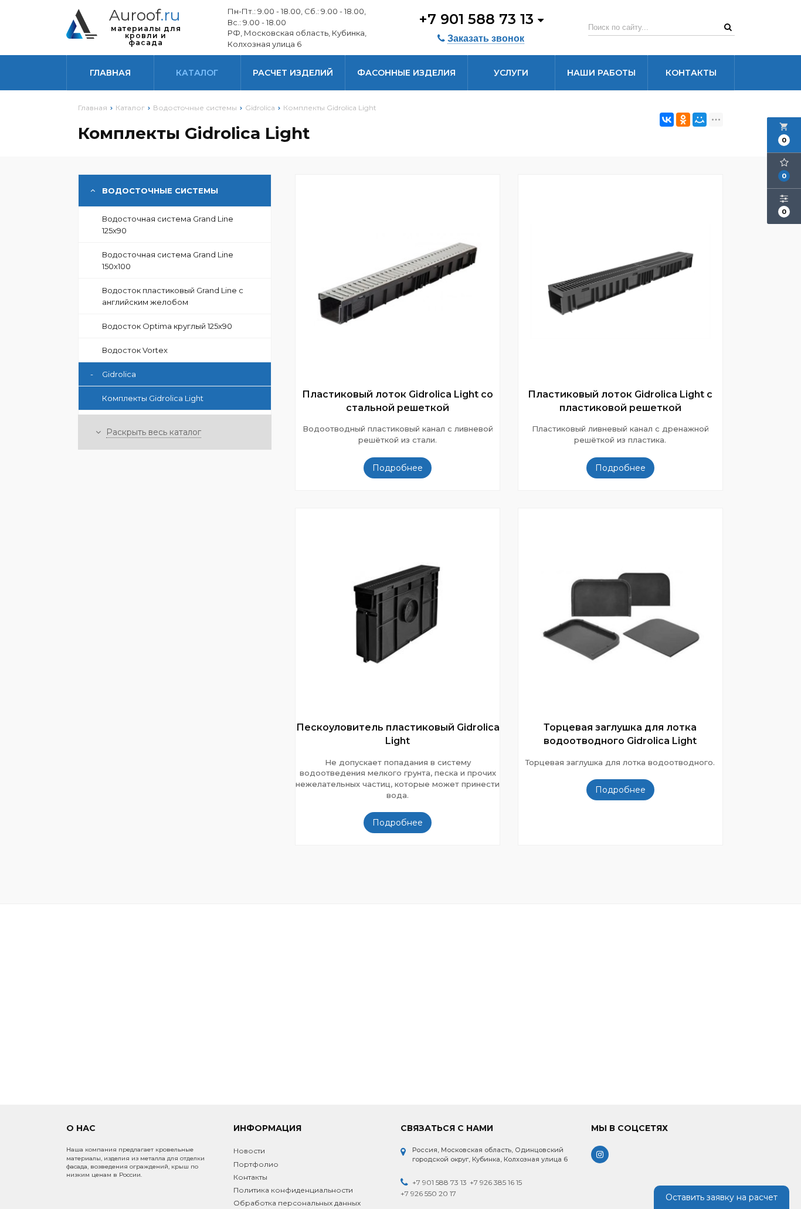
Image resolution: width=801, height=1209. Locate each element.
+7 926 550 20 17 (428, 1193)
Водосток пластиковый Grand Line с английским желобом (172, 296)
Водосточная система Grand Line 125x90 (167, 224)
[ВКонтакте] (667, 120)
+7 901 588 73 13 (478, 19)
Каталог (197, 72)
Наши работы (601, 72)
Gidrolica (113, 374)
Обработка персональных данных (297, 1202)
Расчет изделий (293, 72)
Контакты (691, 72)
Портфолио (256, 1164)
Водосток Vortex (135, 350)
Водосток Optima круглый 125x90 (167, 326)
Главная (110, 72)
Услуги (511, 72)
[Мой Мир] (700, 120)
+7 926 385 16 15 (496, 1182)
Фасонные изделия (406, 72)
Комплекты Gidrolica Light (152, 398)
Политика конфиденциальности (293, 1190)
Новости (249, 1150)
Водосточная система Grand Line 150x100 (167, 260)
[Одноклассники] (683, 120)
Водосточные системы (160, 190)
